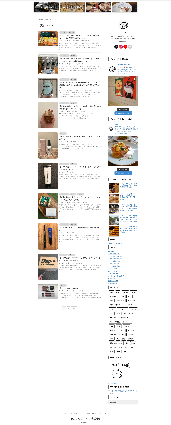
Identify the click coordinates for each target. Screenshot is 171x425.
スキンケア (79, 40)
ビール (119, 326)
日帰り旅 (130, 339)
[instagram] (121, 47)
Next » (74, 308)
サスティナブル (73, 202)
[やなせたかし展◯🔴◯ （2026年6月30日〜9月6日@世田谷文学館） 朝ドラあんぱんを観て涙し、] (123, 91)
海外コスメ (85, 90)
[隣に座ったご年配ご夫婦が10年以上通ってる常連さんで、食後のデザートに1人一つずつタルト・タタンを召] (123, 151)
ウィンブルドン (122, 309)
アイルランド (120, 300)
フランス (126, 326)
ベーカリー (121, 330)
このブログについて (91, 413)
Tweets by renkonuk (115, 243)
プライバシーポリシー (77, 413)
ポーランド (131, 330)
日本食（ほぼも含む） (116, 343)
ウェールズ (133, 309)
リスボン (121, 334)
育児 (126, 347)
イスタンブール (127, 305)
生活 (83, 40)
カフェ (112, 313)
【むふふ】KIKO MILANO (68, 288)
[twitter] (116, 47)
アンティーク (131, 300)
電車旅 (119, 351)
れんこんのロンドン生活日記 (85, 418)
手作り (112, 339)
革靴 (125, 351)
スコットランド (123, 317)
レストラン (131, 334)
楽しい (71, 291)
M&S (117, 292)
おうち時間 (72, 40)
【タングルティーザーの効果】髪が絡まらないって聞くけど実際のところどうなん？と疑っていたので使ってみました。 (79, 85)
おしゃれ (71, 111)
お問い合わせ (102, 413)
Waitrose (125, 292)
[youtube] (125, 47)
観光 (132, 347)
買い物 (87, 40)
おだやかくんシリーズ (115, 383)
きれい (112, 300)
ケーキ (119, 313)
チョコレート (127, 322)
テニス (112, 326)
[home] (130, 47)
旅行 (123, 339)
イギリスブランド (77, 90)
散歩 (118, 339)
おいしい (71, 64)
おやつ (129, 296)
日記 (127, 343)
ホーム (67, 413)
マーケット (113, 334)
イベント (112, 309)
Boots (70, 90)
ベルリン (112, 330)
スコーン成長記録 (115, 322)
